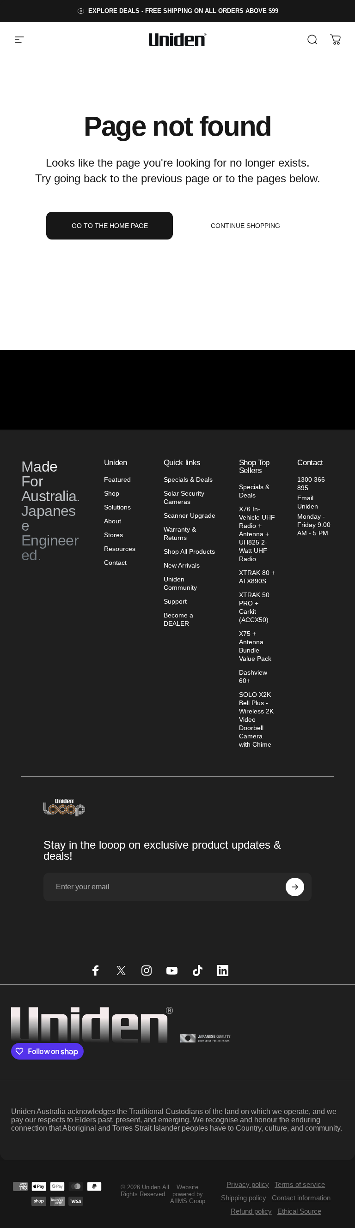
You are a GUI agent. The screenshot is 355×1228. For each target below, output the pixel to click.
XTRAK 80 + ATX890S (257, 577)
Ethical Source (299, 1211)
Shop (111, 493)
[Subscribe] (295, 887)
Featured (117, 479)
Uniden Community (180, 583)
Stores (113, 535)
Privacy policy (247, 1184)
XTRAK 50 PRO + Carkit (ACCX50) (254, 607)
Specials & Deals (188, 479)
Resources (119, 548)
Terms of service (300, 1184)
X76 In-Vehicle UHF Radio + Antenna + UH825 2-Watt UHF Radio (257, 534)
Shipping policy (243, 1198)
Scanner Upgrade (189, 515)
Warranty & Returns (180, 533)
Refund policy (251, 1211)
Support (175, 601)
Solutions (117, 507)
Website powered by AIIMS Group (187, 1194)
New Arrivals (182, 565)
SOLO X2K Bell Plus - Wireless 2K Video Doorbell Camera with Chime (256, 719)
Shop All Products (189, 551)
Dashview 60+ (253, 676)
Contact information (301, 1198)
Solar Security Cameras (184, 497)
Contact (115, 562)
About (112, 521)
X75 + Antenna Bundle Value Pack (255, 646)
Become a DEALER (178, 619)
